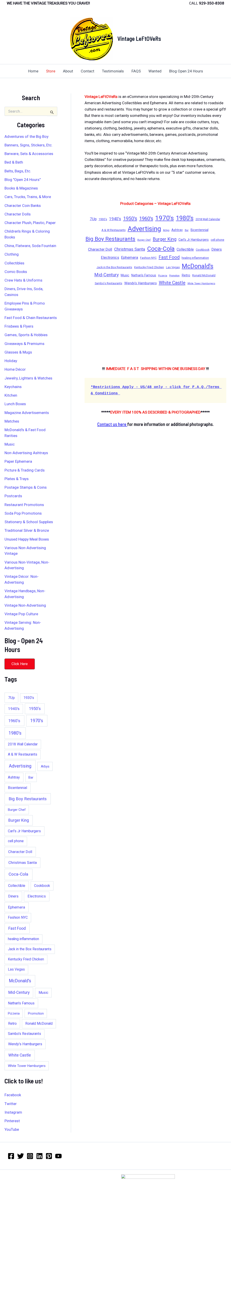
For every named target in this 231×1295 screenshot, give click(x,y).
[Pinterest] (49, 1156)
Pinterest (12, 1121)
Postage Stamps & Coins (26, 487)
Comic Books (16, 271)
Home (33, 71)
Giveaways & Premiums (24, 343)
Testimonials (113, 71)
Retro (12, 1023)
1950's (35, 708)
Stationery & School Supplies (29, 522)
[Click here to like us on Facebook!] (11, 1156)
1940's (13, 708)
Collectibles (14, 263)
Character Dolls (18, 214)
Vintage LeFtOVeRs (139, 38)
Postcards (13, 496)
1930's (28, 698)
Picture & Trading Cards (25, 470)
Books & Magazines (21, 188)
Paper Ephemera (18, 461)
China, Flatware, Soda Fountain (30, 245)
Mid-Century (19, 992)
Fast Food (17, 928)
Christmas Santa (22, 862)
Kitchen (11, 395)
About (68, 71)
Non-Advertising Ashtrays (26, 453)
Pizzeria (14, 1013)
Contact (87, 71)
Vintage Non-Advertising (25, 605)
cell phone (16, 841)
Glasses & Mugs (18, 352)
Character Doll (20, 851)
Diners (13, 896)
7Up (11, 697)
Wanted (155, 71)
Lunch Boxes (15, 404)
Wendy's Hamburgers (25, 1044)
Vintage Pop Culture (21, 614)
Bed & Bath (14, 162)
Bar (30, 777)
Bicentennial (17, 788)
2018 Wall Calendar (23, 744)
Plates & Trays (17, 478)
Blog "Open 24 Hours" (23, 179)
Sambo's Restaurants (24, 1034)
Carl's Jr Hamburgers (24, 831)
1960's (14, 720)
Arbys (45, 766)
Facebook (13, 1095)
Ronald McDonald (39, 1024)
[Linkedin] (39, 1156)
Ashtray (14, 777)
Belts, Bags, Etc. (18, 171)
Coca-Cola (18, 874)
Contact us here (112, 424)
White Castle (19, 1055)
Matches (12, 421)
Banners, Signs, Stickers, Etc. (29, 145)
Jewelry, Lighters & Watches (28, 378)
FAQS (136, 71)
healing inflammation (23, 939)
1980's (15, 733)
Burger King (18, 820)
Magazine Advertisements (27, 412)
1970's (36, 720)
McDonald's (20, 980)
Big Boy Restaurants (28, 798)
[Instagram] (30, 1156)
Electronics (37, 896)
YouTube (12, 1129)
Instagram (13, 1112)
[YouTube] (58, 1156)
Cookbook (42, 886)
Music (10, 444)
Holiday (11, 360)
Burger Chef (17, 810)
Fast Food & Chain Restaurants (31, 317)
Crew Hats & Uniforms (23, 280)
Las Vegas (16, 969)
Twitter (11, 1103)
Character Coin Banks (23, 205)
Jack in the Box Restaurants (29, 949)
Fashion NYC (18, 918)
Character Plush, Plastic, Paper (30, 222)
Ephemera (16, 907)
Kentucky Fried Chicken (26, 959)
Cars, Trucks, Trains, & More (28, 196)
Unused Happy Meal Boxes (27, 539)
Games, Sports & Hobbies (26, 335)
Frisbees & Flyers (19, 326)
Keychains (13, 386)
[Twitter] (20, 1156)
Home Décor (15, 369)
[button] (20, 664)
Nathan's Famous (21, 1003)
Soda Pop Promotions (23, 513)
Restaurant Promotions (24, 504)
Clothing (12, 254)
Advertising (20, 766)
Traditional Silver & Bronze (27, 530)
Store (50, 71)
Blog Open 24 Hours (186, 71)
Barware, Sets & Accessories (29, 153)
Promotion (36, 1013)
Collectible (16, 885)
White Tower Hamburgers (27, 1066)
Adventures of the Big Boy (27, 136)
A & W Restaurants (22, 754)
